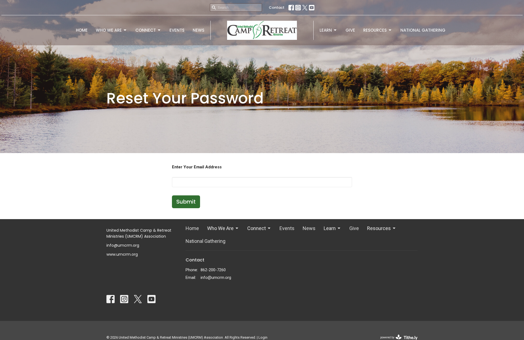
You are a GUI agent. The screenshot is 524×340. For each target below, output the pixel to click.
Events (176, 30)
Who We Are (109, 30)
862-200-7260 (213, 269)
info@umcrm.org (216, 277)
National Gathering (422, 30)
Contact (276, 7)
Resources (375, 30)
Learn (326, 30)
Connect (145, 30)
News (198, 30)
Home (82, 30)
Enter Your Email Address (197, 167)
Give (350, 30)
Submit (186, 201)
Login (262, 337)
